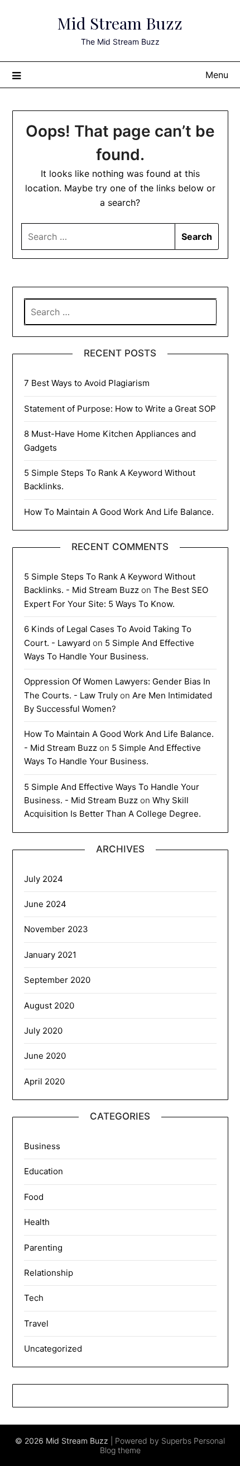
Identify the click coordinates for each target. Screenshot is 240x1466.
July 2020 (43, 1030)
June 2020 (45, 1055)
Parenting (43, 1247)
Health (37, 1222)
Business (42, 1146)
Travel (36, 1323)
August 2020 (49, 1005)
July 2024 (43, 879)
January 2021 (50, 954)
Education (43, 1171)
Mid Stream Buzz (120, 22)
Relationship (48, 1272)
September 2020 (57, 980)
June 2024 (45, 904)
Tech (34, 1298)
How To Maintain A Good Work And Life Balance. (119, 512)
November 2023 (56, 929)
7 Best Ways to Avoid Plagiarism (87, 383)
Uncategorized (53, 1348)
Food (34, 1197)
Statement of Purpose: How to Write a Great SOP (120, 408)
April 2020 (44, 1081)
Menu (216, 74)
